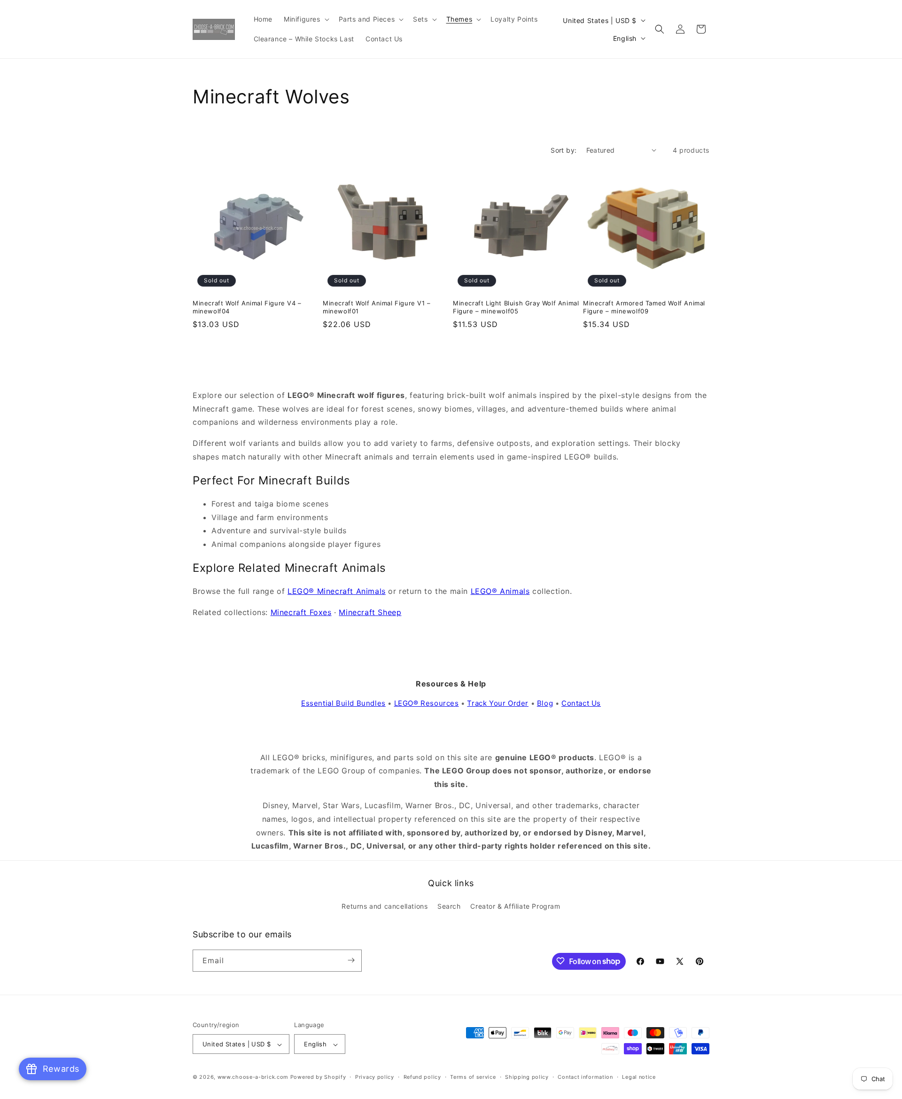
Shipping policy (527, 1077)
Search (449, 907)
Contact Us (581, 703)
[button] (305, 19)
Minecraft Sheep (370, 612)
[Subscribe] (351, 960)
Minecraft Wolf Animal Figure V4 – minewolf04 (247, 307)
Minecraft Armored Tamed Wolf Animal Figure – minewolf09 (644, 307)
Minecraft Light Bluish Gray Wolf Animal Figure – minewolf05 (516, 307)
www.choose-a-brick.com (253, 1077)
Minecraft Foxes (301, 612)
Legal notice (638, 1077)
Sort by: (563, 150)
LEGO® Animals (500, 591)
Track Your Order (498, 703)
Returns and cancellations (385, 907)
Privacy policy (374, 1077)
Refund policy (422, 1077)
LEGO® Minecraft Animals (337, 591)
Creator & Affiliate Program (515, 907)
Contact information (585, 1077)
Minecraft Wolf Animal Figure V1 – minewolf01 (377, 307)
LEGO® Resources (426, 703)
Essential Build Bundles (343, 703)
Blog (545, 703)
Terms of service (473, 1077)
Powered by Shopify (318, 1077)
